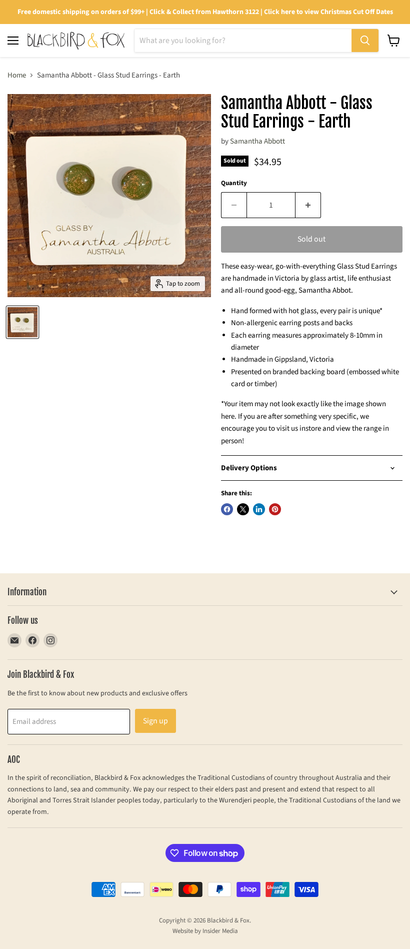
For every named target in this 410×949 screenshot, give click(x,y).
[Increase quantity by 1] (308, 205)
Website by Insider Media (205, 930)
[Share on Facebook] (227, 509)
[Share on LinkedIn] (259, 509)
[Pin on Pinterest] (275, 509)
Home (17, 75)
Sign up (155, 720)
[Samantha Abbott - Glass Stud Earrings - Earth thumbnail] (22, 322)
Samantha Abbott (257, 141)
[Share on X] (243, 509)
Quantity (234, 183)
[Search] (365, 40)
